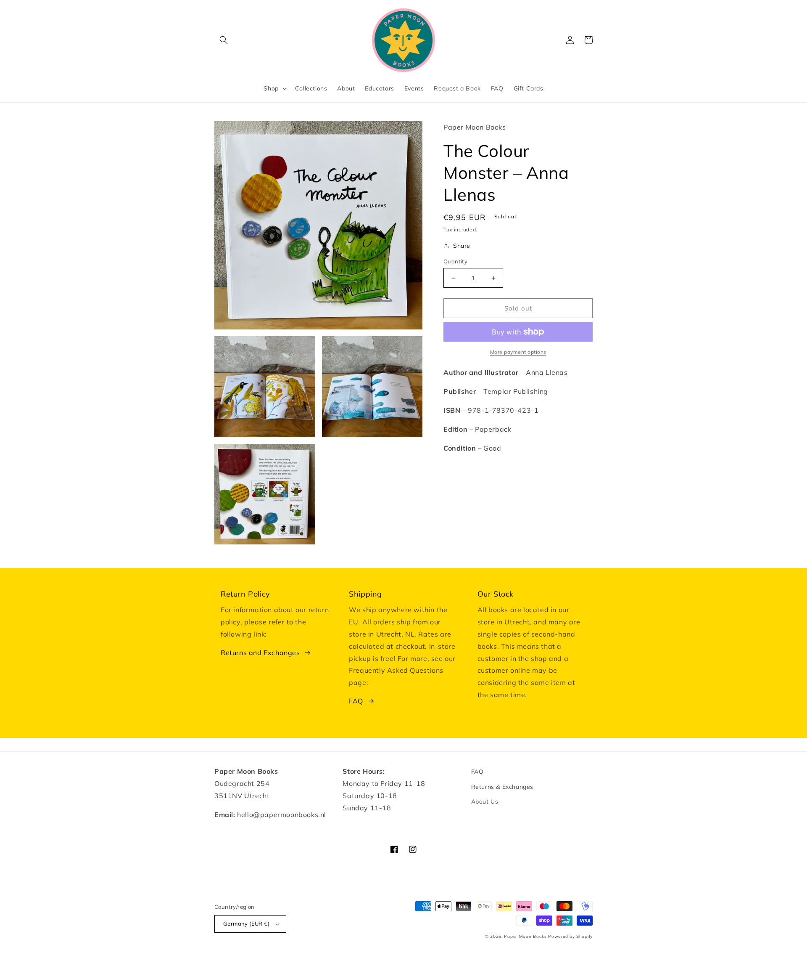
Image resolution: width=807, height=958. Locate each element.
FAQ (356, 701)
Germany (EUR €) (246, 923)
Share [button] (461, 245)
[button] (223, 40)
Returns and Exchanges (260, 652)
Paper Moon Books (525, 936)
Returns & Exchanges (502, 787)
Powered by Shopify (570, 936)
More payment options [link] (518, 352)
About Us (484, 801)
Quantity (455, 261)
